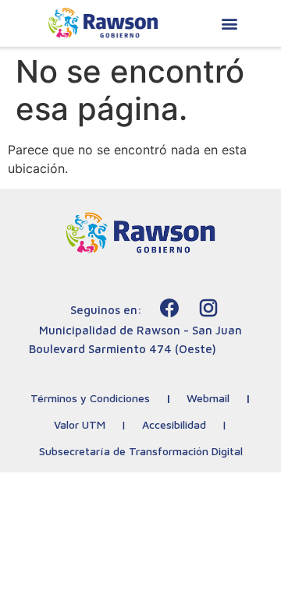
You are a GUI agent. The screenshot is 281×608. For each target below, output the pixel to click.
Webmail (208, 398)
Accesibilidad (174, 424)
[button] (229, 24)
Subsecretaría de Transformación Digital (141, 451)
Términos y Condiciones (90, 398)
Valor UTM (79, 424)
